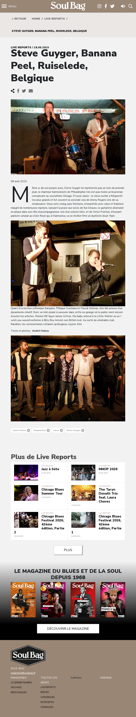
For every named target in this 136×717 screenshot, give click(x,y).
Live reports (54, 19)
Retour (20, 19)
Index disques (19, 692)
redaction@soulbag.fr (23, 673)
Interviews (47, 702)
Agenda (106, 678)
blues (56, 430)
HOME (36, 19)
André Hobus (19, 430)
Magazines (19, 678)
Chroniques (48, 697)
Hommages (47, 707)
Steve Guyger (74, 430)
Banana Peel (40, 430)
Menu (12, 6)
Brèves (45, 692)
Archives (16, 687)
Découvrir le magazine (68, 628)
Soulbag (68, 6)
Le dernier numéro (21, 682)
